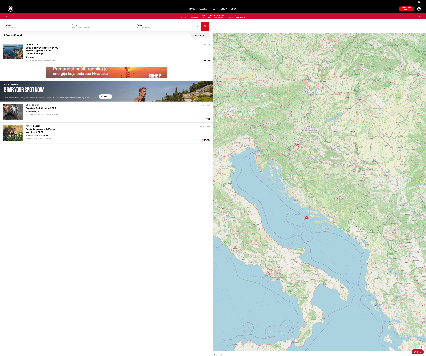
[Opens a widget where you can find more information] (418, 352)
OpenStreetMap (219, 355)
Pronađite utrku (406, 9)
